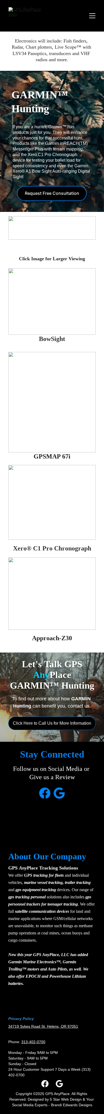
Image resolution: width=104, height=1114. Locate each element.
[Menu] (92, 15)
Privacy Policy (21, 1018)
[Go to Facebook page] (44, 793)
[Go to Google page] (59, 793)
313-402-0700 (33, 1042)
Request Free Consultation (52, 193)
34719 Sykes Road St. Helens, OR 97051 (43, 1026)
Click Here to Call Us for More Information (52, 723)
